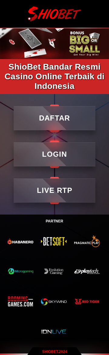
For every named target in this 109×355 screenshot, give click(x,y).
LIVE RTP (54, 190)
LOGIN (54, 154)
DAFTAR (54, 118)
